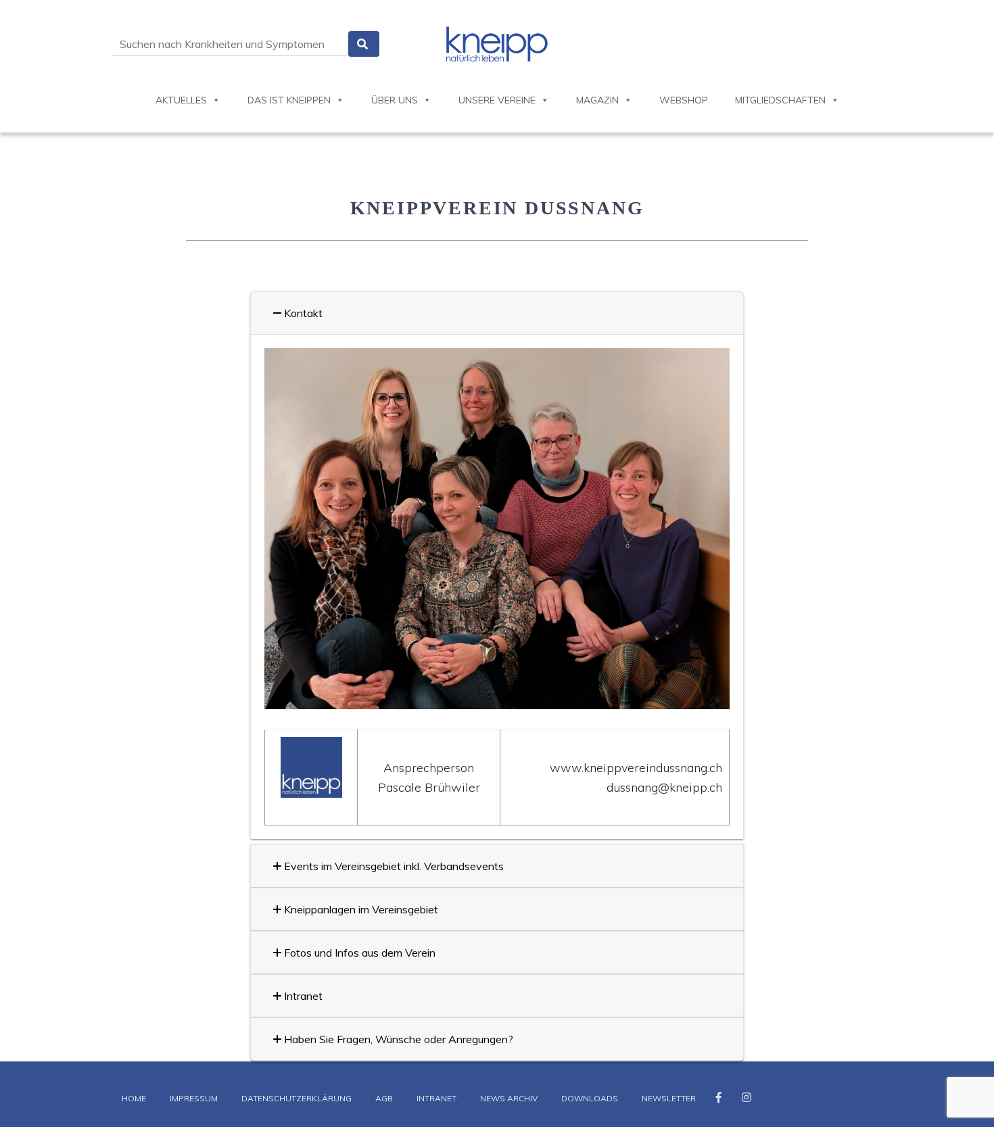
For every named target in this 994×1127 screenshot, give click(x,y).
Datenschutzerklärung (296, 1098)
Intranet (302, 996)
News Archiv (509, 1098)
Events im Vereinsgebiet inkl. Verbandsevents (392, 866)
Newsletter (669, 1098)
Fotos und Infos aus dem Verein (358, 952)
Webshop (683, 100)
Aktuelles (181, 100)
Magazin (597, 100)
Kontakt (302, 313)
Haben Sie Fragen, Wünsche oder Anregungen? (397, 1039)
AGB (384, 1098)
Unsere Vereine (497, 100)
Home (134, 1098)
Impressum (194, 1098)
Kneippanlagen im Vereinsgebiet (359, 909)
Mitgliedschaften (780, 100)
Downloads (589, 1098)
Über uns (394, 100)
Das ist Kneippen (289, 100)
